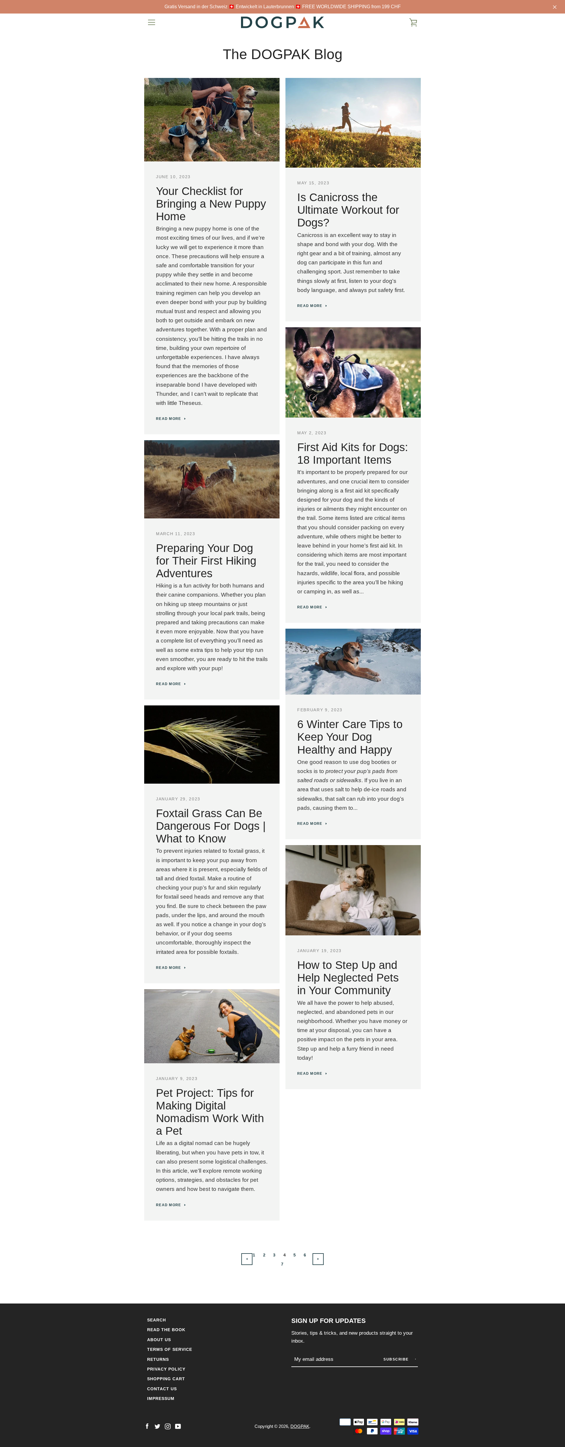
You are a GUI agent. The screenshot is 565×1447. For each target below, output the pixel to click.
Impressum (161, 1398)
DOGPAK (299, 1426)
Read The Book (166, 1329)
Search (156, 1320)
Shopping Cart (166, 1378)
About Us (159, 1339)
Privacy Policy (166, 1369)
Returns (158, 1359)
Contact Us (162, 1388)
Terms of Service (169, 1349)
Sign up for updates (328, 1320)
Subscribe (396, 1359)
